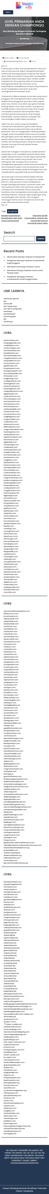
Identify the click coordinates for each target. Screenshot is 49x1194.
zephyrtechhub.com (12, 572)
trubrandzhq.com (11, 672)
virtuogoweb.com (11, 920)
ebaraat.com (9, 910)
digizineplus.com (11, 495)
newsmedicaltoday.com (14, 830)
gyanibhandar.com (12, 930)
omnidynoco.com (11, 569)
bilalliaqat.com (10, 822)
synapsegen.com (11, 549)
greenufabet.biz (10, 950)
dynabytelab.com (11, 624)
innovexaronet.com (12, 401)
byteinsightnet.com (12, 388)
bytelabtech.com (11, 353)
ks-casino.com (10, 1057)
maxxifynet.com (10, 634)
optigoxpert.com (11, 682)
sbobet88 (23, 1150)
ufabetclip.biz (9, 935)
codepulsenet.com (12, 488)
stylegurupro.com (11, 720)
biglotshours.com (11, 922)
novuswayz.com (10, 685)
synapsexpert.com (11, 577)
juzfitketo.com (10, 1121)
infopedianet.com (11, 485)
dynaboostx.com (11, 690)
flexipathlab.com (11, 551)
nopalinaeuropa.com (12, 1131)
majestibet (16, 1160)
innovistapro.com (11, 695)
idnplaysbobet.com (12, 799)
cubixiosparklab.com (12, 409)
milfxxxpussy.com (11, 1093)
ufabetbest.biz (10, 968)
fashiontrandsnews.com (14, 996)
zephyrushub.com (11, 618)
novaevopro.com (11, 667)
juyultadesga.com (11, 1039)
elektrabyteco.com (12, 427)
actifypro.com (10, 687)
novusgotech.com (11, 531)
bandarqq (8, 311)
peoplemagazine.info (13, 884)
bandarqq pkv (9, 314)
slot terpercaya (10, 306)
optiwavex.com (10, 567)
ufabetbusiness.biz (12, 948)
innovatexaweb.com (12, 355)
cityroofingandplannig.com (15, 1034)
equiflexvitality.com (12, 789)
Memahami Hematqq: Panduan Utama (23, 266)
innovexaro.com (10, 498)
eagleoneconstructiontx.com (16, 786)
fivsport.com (9, 1075)
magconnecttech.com (13, 769)
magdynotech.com (12, 490)
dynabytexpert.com (12, 523)
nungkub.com (9, 1111)
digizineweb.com (11, 394)
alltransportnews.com (13, 994)
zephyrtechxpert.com (13, 437)
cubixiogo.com (10, 559)
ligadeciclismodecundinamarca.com (19, 842)
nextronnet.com (10, 533)
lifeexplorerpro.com (12, 743)
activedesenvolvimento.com (16, 794)
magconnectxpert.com (13, 429)
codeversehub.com (12, 472)
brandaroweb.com (11, 589)
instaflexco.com (10, 692)
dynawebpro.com (11, 546)
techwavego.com (11, 444)
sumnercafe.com (11, 1085)
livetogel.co (8, 774)
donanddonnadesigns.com (15, 784)
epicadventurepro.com (13, 738)
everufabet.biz (10, 986)
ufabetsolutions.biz (12, 960)
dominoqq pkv (10, 316)
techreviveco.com (11, 457)
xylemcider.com (10, 1116)
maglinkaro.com (10, 460)
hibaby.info (8, 812)
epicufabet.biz (10, 978)
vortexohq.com (10, 735)
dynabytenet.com (11, 462)
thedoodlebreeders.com (14, 1062)
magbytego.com (11, 378)
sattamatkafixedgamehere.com (17, 807)
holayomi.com (10, 840)
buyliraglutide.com (11, 925)
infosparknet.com (11, 503)
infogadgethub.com (12, 343)
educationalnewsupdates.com (17, 611)
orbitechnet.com (11, 564)
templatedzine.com (12, 1077)
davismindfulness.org (13, 855)
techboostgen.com (12, 348)
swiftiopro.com (10, 702)
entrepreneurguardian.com (15, 809)
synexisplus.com (10, 629)
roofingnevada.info (12, 832)
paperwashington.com (13, 814)
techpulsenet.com (11, 434)
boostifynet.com (11, 674)
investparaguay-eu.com (14, 1049)
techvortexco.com (11, 363)
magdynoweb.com (12, 452)
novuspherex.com (11, 664)
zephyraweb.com (11, 657)
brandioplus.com (11, 544)
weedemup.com (11, 817)
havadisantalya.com (12, 892)
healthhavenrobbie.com (14, 781)
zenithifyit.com (10, 652)
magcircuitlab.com (12, 419)
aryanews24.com (11, 1019)
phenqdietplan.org (11, 1082)
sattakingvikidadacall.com (15, 802)
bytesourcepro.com (12, 465)
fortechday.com (10, 860)
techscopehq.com (11, 493)
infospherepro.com (12, 730)
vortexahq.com (10, 649)
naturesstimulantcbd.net (14, 1128)
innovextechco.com (12, 414)
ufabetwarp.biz (10, 932)
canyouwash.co (10, 889)
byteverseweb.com (12, 475)
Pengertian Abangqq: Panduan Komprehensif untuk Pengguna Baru (22, 277)
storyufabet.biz (10, 976)
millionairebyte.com (12, 858)
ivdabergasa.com (11, 1037)
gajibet (33, 1160)
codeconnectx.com (12, 396)
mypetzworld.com (11, 1044)
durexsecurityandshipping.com (17, 1032)
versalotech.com (11, 708)
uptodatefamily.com (12, 1095)
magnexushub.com (12, 917)
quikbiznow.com (10, 582)
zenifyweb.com (10, 771)
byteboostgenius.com (13, 480)
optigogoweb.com (11, 587)
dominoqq (8, 321)
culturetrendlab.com (12, 753)
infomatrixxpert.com (12, 399)
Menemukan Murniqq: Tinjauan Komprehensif (26, 257)
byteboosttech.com (12, 915)
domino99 (8, 303)
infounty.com (9, 1047)
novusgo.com (9, 746)
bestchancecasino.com (14, 820)
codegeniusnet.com (12, 381)
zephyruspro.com (11, 511)
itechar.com (9, 902)
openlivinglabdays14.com (14, 1011)
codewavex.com (11, 422)
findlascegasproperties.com (16, 779)
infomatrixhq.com (11, 406)
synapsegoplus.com (12, 483)
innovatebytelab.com (13, 373)
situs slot (14, 1150)
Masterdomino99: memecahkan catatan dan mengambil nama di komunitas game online (36, 219)
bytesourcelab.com (12, 500)
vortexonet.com (10, 631)
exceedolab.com (11, 713)
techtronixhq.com (11, 340)
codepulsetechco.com (13, 391)
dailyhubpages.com (12, 797)
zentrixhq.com (10, 518)
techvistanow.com (11, 404)
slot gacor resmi (17, 1157)
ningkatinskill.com (11, 1072)
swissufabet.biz (10, 945)
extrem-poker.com (12, 1055)
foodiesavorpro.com (12, 733)
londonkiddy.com (11, 850)
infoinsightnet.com (12, 383)
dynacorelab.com (11, 639)
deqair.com (8, 1067)
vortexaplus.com (11, 556)
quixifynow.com (10, 508)
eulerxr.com (8, 761)
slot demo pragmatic (13, 309)
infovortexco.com (11, 439)
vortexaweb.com (11, 659)
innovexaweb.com (11, 541)
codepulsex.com (11, 447)
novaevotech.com (11, 411)
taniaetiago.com (11, 1118)
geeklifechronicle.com (13, 728)
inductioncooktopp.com (14, 827)
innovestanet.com (11, 521)
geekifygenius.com (12, 764)
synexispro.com (10, 837)
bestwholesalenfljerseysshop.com (18, 1009)
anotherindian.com (12, 1113)
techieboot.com (11, 897)
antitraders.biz (10, 1016)
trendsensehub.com (12, 756)
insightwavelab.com (12, 741)
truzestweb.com (11, 574)
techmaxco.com (11, 710)
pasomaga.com (10, 1123)
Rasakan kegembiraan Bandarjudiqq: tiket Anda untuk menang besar (11, 218)
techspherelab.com (12, 467)
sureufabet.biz (10, 971)
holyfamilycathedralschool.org (16, 847)
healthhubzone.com (12, 907)
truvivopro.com (10, 644)
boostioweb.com (11, 616)
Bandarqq (24, 38)
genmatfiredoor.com (13, 776)
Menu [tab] (8, 12)
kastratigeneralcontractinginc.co (18, 1006)
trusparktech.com (11, 669)
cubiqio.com (9, 725)
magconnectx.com (12, 835)
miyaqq (26, 1160)
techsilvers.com (10, 1070)
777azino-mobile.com (13, 1024)
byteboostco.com (11, 424)
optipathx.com (10, 513)
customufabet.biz (11, 973)
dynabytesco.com (11, 718)
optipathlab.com (11, 621)
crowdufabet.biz (11, 988)
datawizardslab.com (12, 723)
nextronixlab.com (11, 516)
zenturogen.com (11, 539)
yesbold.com (9, 904)
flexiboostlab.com (11, 697)
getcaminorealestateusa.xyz (16, 863)
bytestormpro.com (12, 748)
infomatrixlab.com (11, 470)
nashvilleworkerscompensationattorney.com (23, 845)
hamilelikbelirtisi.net (12, 705)
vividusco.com (10, 647)
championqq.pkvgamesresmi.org (25, 1163)
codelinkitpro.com (11, 345)
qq (7, 1150)
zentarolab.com (10, 579)
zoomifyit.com (10, 592)
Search (9, 232)
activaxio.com (9, 715)
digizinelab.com (10, 442)
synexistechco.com (12, 641)
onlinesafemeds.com (13, 927)
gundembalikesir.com (13, 899)
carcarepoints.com (12, 1060)
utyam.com (8, 1100)
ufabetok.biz (9, 983)
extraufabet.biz (10, 955)
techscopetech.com (12, 450)
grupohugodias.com (12, 1065)
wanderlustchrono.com (13, 751)
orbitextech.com (11, 766)
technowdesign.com (12, 1029)
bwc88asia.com (10, 1052)
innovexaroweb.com (12, 455)
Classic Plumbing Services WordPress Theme (23, 1188)
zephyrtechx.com (11, 680)
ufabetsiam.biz (10, 943)
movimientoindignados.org (15, 1090)
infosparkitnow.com (12, 360)
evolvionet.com (10, 626)
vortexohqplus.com (12, 700)
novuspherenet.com (12, 561)
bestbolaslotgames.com (14, 804)
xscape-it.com (10, 1021)
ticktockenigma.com (12, 758)
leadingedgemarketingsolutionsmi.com (20, 1004)
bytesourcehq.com (12, 386)
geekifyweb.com (11, 366)
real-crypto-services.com (14, 1042)
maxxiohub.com (10, 654)
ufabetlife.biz (9, 958)
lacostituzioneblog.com (14, 1103)
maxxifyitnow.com (11, 506)
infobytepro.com (11, 376)
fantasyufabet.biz (11, 940)
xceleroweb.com (11, 584)
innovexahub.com (11, 636)
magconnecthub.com (13, 477)
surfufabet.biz (9, 965)
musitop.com (9, 1098)
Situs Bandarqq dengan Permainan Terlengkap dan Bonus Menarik (24, 32)
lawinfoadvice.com (12, 1080)
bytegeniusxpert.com (13, 371)
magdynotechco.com (13, 358)
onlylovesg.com (10, 791)
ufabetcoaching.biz (12, 853)
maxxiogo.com (10, 528)
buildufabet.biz (10, 991)
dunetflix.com (9, 1088)
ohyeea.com (9, 1105)
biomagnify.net (10, 1133)
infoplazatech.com (12, 368)
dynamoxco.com (11, 536)
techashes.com (10, 887)
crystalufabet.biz (11, 981)
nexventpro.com (11, 677)
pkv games (12, 211)
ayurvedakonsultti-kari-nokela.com (18, 1014)
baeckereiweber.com (13, 882)
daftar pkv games (11, 298)
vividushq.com (10, 554)
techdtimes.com (11, 894)
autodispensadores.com (14, 825)
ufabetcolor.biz (10, 953)
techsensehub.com (12, 350)
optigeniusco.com (11, 662)
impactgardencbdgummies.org (17, 1126)
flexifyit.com (9, 526)
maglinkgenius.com (12, 416)
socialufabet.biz (10, 963)
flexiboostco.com (11, 613)
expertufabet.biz (11, 938)
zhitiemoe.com (10, 1108)
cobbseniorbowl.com (12, 1027)
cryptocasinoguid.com (13, 1001)
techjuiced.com (10, 912)
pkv (5, 301)
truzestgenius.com (12, 432)
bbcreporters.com (11, 999)
